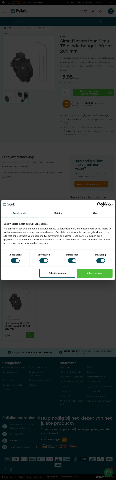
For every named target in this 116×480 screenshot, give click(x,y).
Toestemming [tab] (20, 213)
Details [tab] (58, 213)
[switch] (43, 260)
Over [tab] (95, 213)
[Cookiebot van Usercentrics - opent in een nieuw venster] (99, 204)
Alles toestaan (94, 273)
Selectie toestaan (57, 273)
